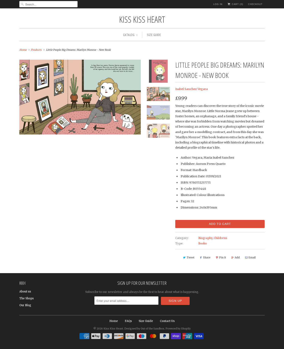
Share (206, 257)
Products (36, 49)
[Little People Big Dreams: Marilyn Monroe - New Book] (80, 97)
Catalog (129, 35)
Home (113, 321)
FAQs (128, 321)
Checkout (255, 4)
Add (237, 257)
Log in (217, 4)
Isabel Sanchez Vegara (191, 89)
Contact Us (167, 321)
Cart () (237, 4)
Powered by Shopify (178, 328)
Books (202, 243)
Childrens (220, 238)
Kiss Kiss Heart (142, 19)
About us (25, 291)
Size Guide (154, 35)
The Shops (26, 298)
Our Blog (25, 305)
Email (252, 257)
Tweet (190, 257)
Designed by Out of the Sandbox (144, 328)
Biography (205, 238)
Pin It (222, 257)
